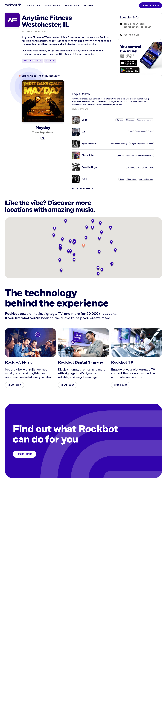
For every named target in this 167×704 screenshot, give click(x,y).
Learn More (14, 385)
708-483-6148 (132, 34)
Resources (71, 5)
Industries (51, 5)
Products (32, 5)
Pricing (88, 5)
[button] (83, 246)
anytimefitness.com (33, 31)
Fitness (50, 60)
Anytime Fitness (32, 60)
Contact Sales (150, 5)
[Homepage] (13, 5)
